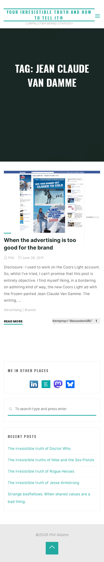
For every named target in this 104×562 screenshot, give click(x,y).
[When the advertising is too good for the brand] (52, 207)
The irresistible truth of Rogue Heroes (41, 471)
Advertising (13, 310)
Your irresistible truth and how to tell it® (49, 15)
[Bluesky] (70, 384)
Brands (30, 310)
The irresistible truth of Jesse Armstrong (43, 482)
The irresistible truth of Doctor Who (39, 448)
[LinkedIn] (33, 384)
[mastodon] (58, 384)
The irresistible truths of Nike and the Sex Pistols (51, 460)
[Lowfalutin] (46, 384)
